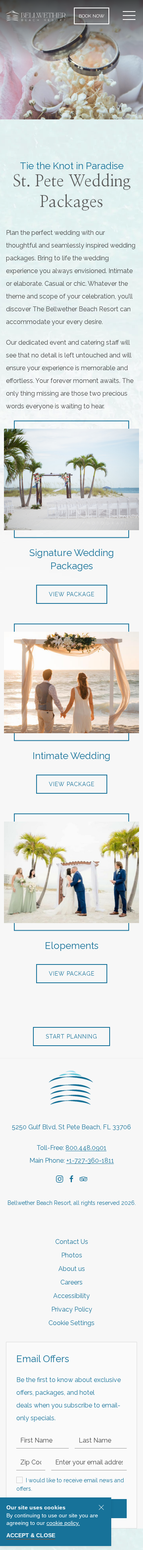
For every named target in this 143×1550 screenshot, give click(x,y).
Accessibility (71, 1296)
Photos (71, 1255)
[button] (129, 16)
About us (71, 1269)
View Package (72, 594)
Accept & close (30, 1535)
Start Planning (71, 1036)
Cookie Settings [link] (71, 1323)
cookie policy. (63, 1523)
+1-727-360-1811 (90, 1160)
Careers (71, 1282)
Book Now (91, 16)
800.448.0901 (86, 1148)
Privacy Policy (71, 1309)
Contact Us (71, 1241)
